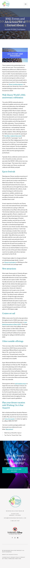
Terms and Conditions (14, 558)
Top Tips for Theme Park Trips (12, 435)
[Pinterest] (17, 537)
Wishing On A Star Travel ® (13, 550)
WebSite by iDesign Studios (10, 554)
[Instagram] (15, 537)
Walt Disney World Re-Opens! (12, 433)
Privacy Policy (15, 557)
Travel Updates (21, 29)
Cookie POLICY (6, 557)
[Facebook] (12, 537)
